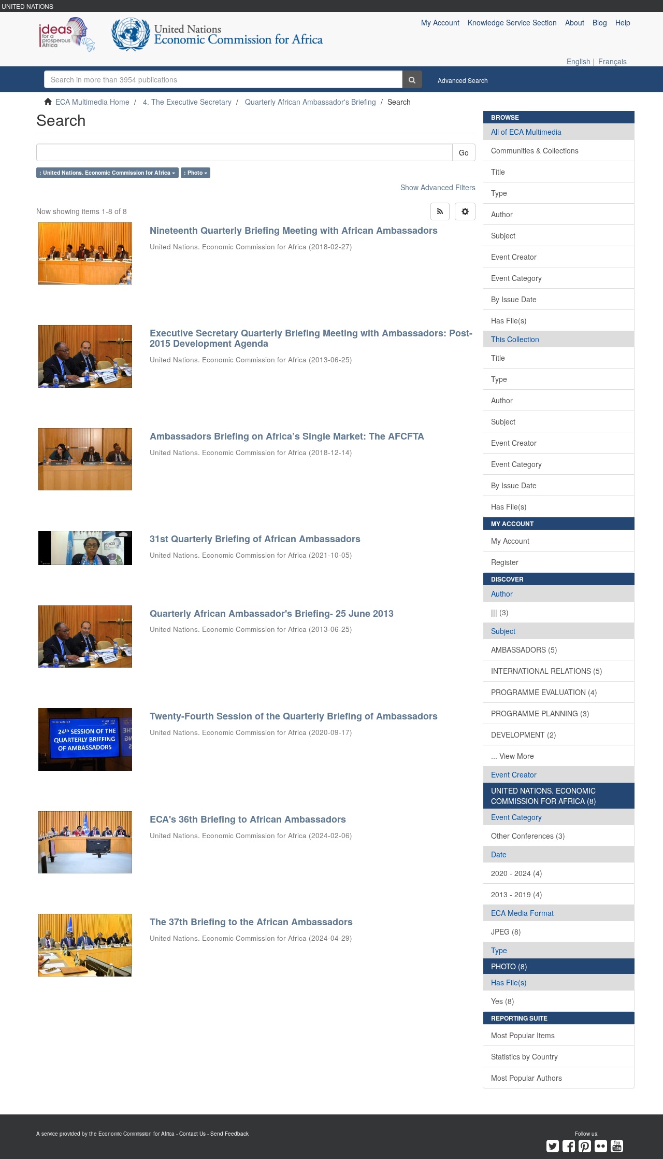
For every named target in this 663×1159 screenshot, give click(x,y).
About (574, 22)
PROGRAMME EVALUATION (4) (544, 692)
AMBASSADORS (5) (524, 649)
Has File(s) (509, 320)
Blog (600, 22)
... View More (512, 756)
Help (622, 22)
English (578, 61)
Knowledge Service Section (512, 22)
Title (498, 171)
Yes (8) (502, 1001)
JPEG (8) (506, 931)
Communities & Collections (535, 150)
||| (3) (500, 612)
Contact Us (192, 1133)
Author (502, 214)
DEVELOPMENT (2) (523, 734)
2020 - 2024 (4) (516, 873)
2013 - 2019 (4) (516, 894)
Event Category (516, 278)
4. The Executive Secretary (187, 101)
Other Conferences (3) (528, 835)
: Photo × (195, 172)
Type (499, 193)
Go (464, 152)
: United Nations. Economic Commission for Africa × (107, 172)
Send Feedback (229, 1133)
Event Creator (514, 256)
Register (504, 562)
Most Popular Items (523, 1035)
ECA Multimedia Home (92, 101)
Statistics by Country (524, 1056)
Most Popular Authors (526, 1077)
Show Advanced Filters (437, 187)
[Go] (412, 79)
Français (612, 61)
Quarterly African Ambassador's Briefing (310, 101)
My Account (510, 540)
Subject (503, 235)
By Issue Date (514, 299)
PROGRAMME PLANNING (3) (540, 713)
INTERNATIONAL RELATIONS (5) (546, 671)
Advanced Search (463, 80)
